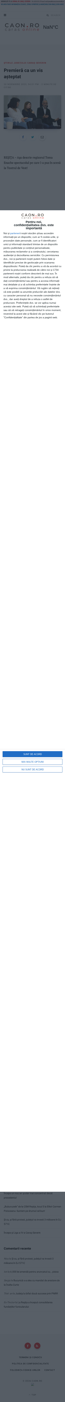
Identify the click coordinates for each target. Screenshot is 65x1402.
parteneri (15, 233)
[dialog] (32, 701)
